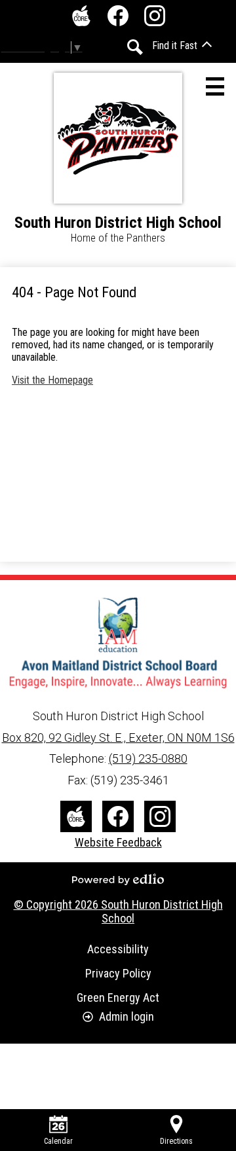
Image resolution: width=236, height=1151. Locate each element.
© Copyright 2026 (118, 911)
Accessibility (118, 949)
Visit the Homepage (52, 380)
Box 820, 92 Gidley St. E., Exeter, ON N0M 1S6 (118, 737)
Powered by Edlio (118, 879)
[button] (182, 45)
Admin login (126, 1016)
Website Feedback (118, 842)
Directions (176, 1141)
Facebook (118, 15)
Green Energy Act (118, 997)
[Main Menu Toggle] (215, 86)
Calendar (58, 1141)
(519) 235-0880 (148, 758)
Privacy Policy (118, 973)
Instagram (154, 15)
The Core (81, 15)
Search (135, 47)
